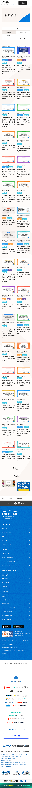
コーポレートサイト (12, 729)
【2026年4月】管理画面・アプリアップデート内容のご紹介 (23, 274)
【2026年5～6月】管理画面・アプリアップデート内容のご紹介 (8, 147)
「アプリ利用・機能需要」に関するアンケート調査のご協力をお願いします (8, 457)
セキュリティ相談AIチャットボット (8, 758)
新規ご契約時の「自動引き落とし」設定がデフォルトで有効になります (8, 383)
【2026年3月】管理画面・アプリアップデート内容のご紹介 (8, 358)
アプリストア (23, 38)
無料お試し (23, 3)
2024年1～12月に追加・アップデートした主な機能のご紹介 (8, 251)
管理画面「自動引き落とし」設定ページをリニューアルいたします (8, 433)
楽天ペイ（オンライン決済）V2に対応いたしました (23, 458)
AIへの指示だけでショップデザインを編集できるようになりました (23, 306)
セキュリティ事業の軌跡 (6, 766)
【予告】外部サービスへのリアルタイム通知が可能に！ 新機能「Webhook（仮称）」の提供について (8, 122)
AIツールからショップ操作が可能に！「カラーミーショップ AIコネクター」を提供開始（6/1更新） (8, 69)
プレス (9, 38)
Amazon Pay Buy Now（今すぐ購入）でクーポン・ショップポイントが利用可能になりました (8, 333)
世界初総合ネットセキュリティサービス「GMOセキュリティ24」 (14, 754)
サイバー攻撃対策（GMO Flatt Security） (9, 764)
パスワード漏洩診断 (5, 756)
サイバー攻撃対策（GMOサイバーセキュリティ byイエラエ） (13, 762)
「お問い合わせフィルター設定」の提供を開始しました (8, 408)
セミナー (9, 35)
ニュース (23, 35)
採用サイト (22, 729)
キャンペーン (23, 32)
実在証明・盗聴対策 (5, 760)
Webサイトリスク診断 (16, 756)
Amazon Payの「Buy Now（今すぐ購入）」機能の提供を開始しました (23, 360)
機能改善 (8, 32)
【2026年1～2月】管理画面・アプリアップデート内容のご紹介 (23, 383)
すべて (16, 29)
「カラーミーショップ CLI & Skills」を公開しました (8, 306)
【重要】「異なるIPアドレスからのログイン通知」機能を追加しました (8, 223)
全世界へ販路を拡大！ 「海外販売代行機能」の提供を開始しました (23, 224)
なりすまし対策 (23, 764)
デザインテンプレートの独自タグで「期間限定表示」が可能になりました (23, 149)
